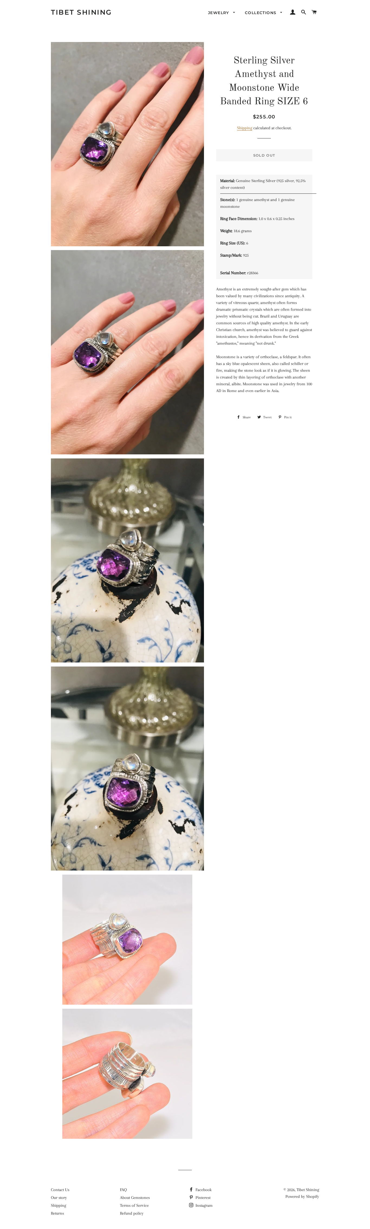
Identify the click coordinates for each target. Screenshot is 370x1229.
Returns (57, 1213)
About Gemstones (135, 1197)
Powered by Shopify (302, 1196)
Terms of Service (134, 1205)
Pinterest (202, 1197)
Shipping (244, 127)
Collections (261, 12)
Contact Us (60, 1189)
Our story (59, 1197)
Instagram (203, 1205)
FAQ (123, 1189)
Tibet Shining (81, 12)
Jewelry (219, 12)
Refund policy (132, 1213)
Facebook (203, 1189)
